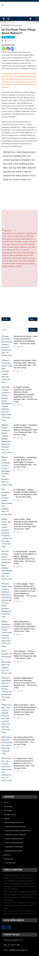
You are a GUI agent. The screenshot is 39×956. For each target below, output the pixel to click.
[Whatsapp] (4, 49)
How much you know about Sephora (33, 319)
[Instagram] (8, 49)
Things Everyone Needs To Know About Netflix (8, 319)
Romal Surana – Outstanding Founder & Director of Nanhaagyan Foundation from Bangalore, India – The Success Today (25, 462)
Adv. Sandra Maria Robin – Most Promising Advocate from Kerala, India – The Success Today (24, 740)
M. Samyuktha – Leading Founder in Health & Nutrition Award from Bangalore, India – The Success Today (25, 493)
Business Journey (8, 37)
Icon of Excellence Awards (14, 843)
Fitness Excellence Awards (14, 839)
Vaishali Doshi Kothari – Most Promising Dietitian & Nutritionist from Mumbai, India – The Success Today (25, 340)
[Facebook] (12, 49)
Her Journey (8, 806)
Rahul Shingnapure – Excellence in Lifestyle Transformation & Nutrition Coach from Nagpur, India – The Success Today (25, 626)
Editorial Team (11, 41)
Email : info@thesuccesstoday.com (16, 950)
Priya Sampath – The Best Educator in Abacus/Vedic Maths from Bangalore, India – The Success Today (25, 654)
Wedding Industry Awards (14, 851)
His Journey (8, 810)
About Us (7, 855)
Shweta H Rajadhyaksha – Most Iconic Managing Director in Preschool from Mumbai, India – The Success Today (25, 683)
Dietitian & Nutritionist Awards (15, 826)
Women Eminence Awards (14, 822)
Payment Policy (10, 863)
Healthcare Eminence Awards (15, 834)
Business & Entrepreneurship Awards (17, 830)
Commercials (8, 859)
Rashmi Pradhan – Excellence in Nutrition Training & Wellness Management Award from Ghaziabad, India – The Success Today (25, 430)
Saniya (21, 346)
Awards (6, 818)
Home (6, 802)
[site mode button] (31, 19)
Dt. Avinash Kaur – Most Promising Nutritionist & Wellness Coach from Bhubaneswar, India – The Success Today (24, 763)
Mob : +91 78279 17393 (12, 945)
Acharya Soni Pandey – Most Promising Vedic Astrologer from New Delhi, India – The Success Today (25, 364)
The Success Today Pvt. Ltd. (13, 940)
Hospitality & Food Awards (14, 847)
